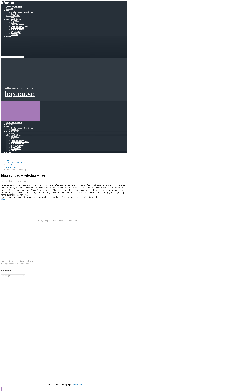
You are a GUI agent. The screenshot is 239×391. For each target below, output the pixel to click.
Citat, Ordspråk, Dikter (15, 163)
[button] (1, 388)
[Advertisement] (64, 294)
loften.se (7, 3)
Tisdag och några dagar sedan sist (16, 264)
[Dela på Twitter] (20, 240)
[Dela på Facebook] (58, 240)
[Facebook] (11, 76)
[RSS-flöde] (11, 72)
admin (23, 181)
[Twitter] (11, 79)
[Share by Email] (20, 259)
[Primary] (20, 110)
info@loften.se (78, 385)
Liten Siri (9, 165)
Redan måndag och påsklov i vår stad (17, 261)
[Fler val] (57, 259)
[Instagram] (11, 83)
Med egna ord (12, 167)
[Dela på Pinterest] (95, 240)
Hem (8, 160)
